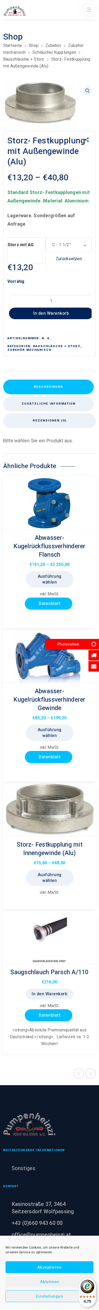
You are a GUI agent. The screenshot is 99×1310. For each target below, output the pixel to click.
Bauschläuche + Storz (23, 59)
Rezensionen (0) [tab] (50, 420)
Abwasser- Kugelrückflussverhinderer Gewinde (49, 700)
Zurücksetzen (69, 258)
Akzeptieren (49, 1267)
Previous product (79, 1073)
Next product (90, 1073)
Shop (34, 45)
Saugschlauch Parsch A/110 (49, 972)
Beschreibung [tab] (48, 387)
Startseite (12, 45)
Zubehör (53, 45)
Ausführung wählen (50, 579)
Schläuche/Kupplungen (54, 52)
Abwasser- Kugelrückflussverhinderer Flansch (49, 546)
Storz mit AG (21, 244)
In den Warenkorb (51, 313)
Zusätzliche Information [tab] (49, 403)
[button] (87, 90)
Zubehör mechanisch (29, 350)
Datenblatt (49, 603)
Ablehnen (49, 1282)
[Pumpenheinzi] (29, 1124)
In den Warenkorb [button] (49, 994)
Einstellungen (49, 1296)
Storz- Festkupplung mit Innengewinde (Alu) (49, 849)
